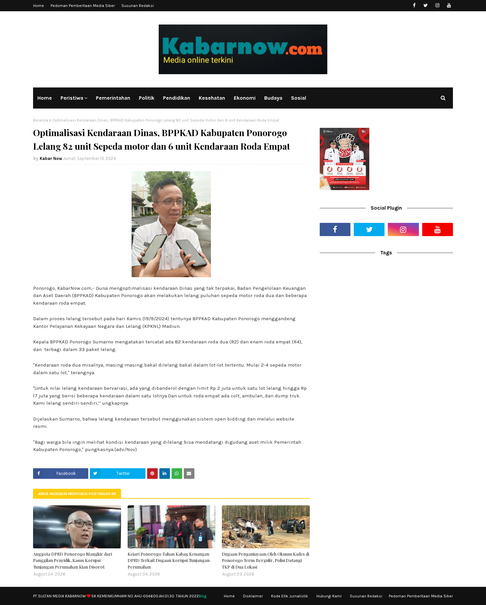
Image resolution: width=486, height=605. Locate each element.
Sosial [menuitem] (298, 98)
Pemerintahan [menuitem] (113, 98)
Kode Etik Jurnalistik (289, 596)
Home (38, 5)
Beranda (40, 120)
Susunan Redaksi (137, 5)
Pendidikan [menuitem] (176, 98)
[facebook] (414, 5)
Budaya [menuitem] (273, 98)
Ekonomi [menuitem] (245, 98)
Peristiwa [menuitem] (72, 98)
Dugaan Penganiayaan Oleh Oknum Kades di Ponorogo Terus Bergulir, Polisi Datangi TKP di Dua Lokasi (265, 560)
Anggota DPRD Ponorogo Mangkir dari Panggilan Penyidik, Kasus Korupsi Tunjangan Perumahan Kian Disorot (72, 560)
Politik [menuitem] (146, 98)
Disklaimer (253, 596)
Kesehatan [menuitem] (212, 98)
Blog (202, 596)
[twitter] (426, 5)
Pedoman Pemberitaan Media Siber (83, 5)
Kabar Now (51, 158)
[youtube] (449, 5)
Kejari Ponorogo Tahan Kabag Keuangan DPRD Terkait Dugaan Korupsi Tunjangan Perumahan (169, 560)
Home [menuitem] (44, 98)
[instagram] (437, 5)
